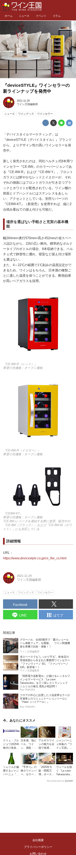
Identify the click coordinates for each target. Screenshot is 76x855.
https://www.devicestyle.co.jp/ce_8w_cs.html (34, 558)
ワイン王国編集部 (27, 104)
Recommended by (55, 781)
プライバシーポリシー (38, 846)
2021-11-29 (23, 100)
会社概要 (38, 840)
